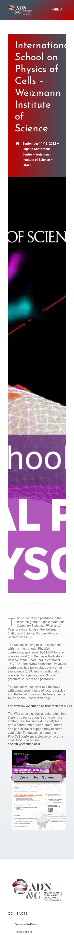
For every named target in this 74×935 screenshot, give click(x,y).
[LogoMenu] (20, 5)
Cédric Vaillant (23, 931)
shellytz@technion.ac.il (24, 744)
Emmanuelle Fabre (26, 924)
